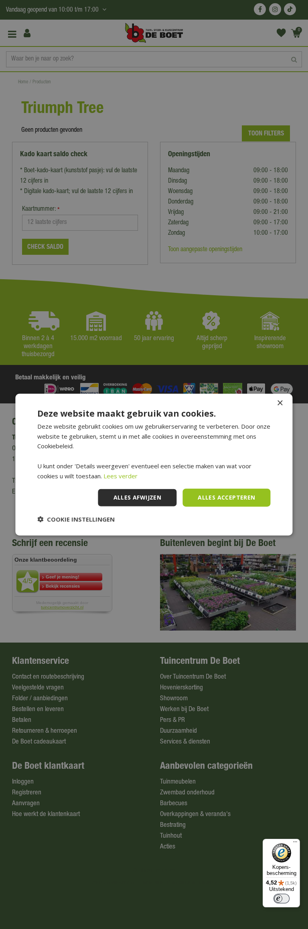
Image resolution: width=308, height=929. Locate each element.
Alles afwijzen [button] (137, 497)
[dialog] (153, 464)
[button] (76, 519)
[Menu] (295, 843)
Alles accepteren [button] (226, 497)
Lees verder (120, 476)
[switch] (282, 898)
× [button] (280, 403)
